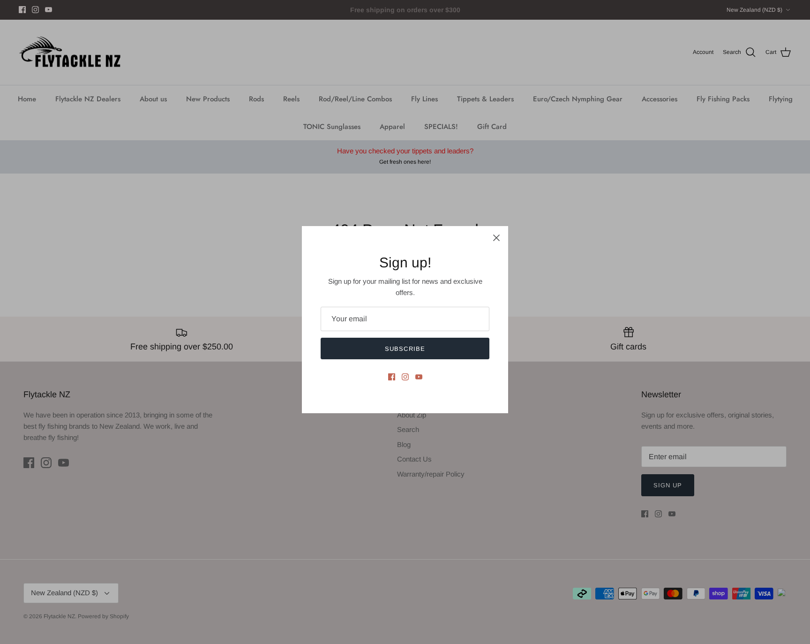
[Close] (496, 237)
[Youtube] (418, 376)
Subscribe (405, 348)
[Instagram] (405, 376)
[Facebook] (391, 376)
